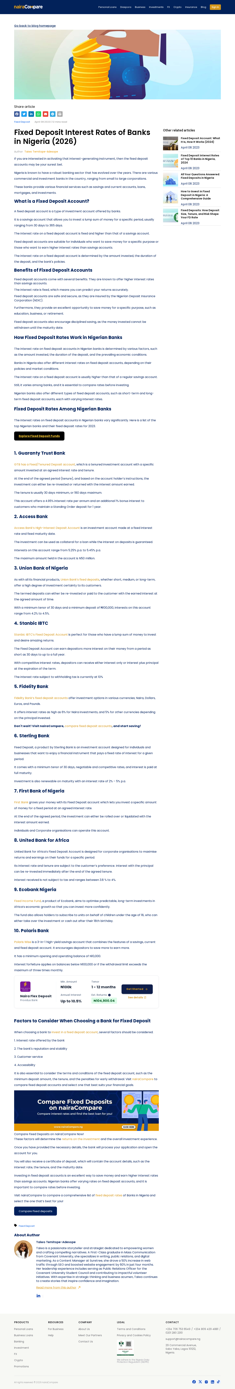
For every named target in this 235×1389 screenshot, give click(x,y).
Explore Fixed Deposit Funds (39, 436)
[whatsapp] (38, 114)
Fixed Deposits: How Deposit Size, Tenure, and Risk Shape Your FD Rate (200, 213)
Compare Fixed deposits (35, 1211)
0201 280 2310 (174, 1333)
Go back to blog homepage (35, 26)
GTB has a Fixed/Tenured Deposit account (44, 464)
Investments (156, 7)
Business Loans (23, 1335)
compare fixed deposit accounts (88, 726)
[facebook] (17, 114)
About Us (84, 1329)
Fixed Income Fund (27, 901)
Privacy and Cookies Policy (134, 1335)
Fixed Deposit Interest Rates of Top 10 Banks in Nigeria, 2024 (200, 159)
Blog (203, 7)
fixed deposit (22, 122)
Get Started (134, 989)
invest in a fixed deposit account (75, 1032)
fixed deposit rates (109, 1195)
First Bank (21, 802)
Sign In (215, 7)
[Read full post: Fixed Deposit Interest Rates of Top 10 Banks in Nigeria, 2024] (170, 162)
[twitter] (24, 114)
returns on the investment (81, 1139)
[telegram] (52, 114)
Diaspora (125, 7)
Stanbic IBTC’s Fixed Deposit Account (41, 634)
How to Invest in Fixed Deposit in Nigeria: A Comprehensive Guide (196, 195)
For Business (56, 1329)
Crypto (177, 7)
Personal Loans (107, 7)
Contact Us (85, 1341)
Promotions (21, 1366)
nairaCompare (143, 1079)
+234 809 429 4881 (206, 1329)
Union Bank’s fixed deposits (80, 579)
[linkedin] (31, 114)
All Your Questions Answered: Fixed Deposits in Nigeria (200, 176)
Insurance (191, 7)
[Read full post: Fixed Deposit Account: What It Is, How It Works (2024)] (170, 144)
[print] (60, 114)
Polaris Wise (22, 942)
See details (135, 997)
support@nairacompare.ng (183, 1339)
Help (51, 1335)
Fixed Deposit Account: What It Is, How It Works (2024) (200, 140)
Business (140, 7)
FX (168, 7)
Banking (19, 1341)
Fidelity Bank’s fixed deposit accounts (41, 698)
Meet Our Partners (90, 1335)
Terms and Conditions (131, 1329)
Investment (21, 1348)
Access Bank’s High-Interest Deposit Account (47, 528)
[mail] (45, 114)
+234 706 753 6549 (178, 1329)
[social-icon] (194, 1382)
